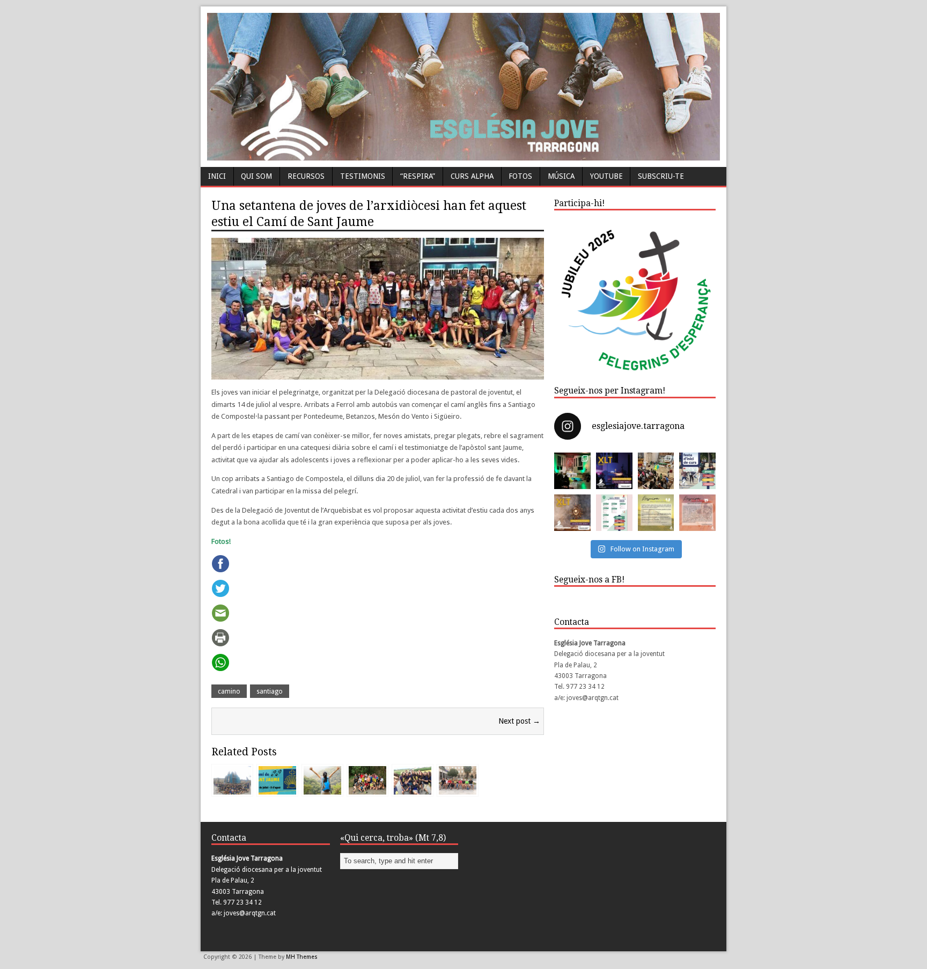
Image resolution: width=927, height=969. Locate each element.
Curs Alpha (472, 176)
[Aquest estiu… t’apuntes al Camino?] (322, 789)
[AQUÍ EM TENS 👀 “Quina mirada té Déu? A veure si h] (656, 512)
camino (229, 691)
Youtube (606, 176)
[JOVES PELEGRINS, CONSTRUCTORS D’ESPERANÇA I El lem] (614, 512)
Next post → (519, 721)
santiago (269, 691)
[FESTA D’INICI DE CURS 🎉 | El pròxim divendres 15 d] (697, 471)
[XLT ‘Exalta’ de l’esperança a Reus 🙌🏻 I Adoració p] (614, 471)
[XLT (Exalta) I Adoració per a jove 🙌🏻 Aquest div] (572, 471)
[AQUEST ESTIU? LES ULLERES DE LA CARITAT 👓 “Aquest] (697, 512)
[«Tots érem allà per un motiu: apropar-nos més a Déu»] (412, 789)
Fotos (520, 176)
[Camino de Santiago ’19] (367, 789)
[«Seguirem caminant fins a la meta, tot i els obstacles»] (457, 789)
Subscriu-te (661, 176)
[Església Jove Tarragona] (463, 155)
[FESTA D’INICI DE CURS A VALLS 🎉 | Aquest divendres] (656, 471)
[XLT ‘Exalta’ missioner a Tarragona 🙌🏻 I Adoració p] (572, 512)
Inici (217, 176)
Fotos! (221, 541)
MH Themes (302, 956)
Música (561, 176)
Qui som (256, 176)
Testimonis (362, 176)
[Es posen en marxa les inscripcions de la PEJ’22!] (277, 789)
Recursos (306, 176)
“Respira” (417, 176)
